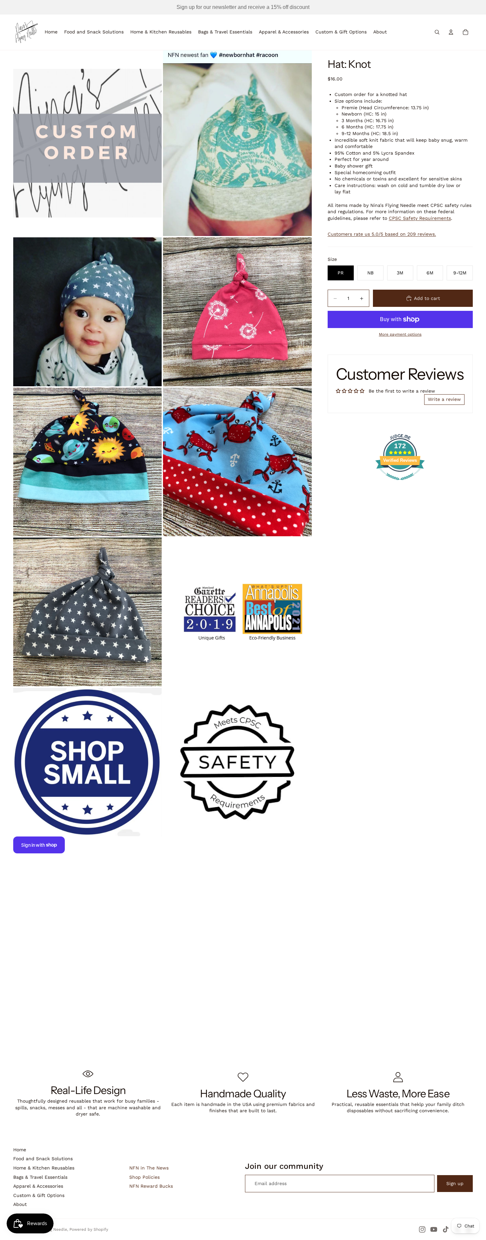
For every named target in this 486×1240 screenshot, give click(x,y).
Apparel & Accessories (38, 1186)
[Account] (451, 32)
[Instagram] (422, 1229)
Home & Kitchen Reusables (43, 1167)
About (20, 1204)
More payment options (400, 334)
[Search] (437, 32)
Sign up (455, 1183)
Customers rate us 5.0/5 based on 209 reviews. (382, 234)
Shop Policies (144, 1177)
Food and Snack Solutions (43, 1158)
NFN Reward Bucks (151, 1186)
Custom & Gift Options (38, 1195)
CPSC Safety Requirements (420, 218)
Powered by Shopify (88, 1229)
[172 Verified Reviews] (400, 483)
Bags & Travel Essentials (40, 1177)
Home (19, 1149)
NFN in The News (149, 1167)
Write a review (444, 399)
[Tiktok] (446, 1229)
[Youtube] (434, 1229)
